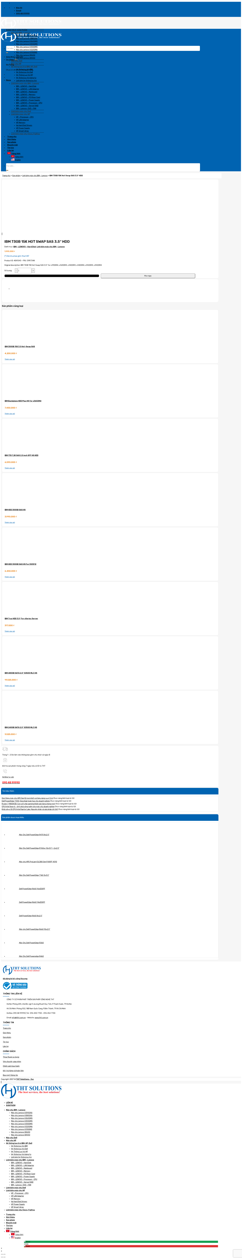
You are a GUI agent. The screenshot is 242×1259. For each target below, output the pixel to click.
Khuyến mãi (11, 1223)
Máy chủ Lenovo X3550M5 (22, 1121)
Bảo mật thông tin (10, 1075)
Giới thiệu (7, 1033)
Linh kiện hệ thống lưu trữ (21, 1157)
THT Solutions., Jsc (25, 1079)
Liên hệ (6, 1046)
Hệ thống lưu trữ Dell (19, 1149)
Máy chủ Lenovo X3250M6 (22, 1127)
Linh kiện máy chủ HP (15, 1190)
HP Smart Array (17, 1207)
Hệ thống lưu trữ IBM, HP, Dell (19, 1143)
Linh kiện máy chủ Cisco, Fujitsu (20, 1210)
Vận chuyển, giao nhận (12, 1062)
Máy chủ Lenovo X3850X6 (21, 1115)
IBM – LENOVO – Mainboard (21, 1168)
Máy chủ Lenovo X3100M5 (21, 1129)
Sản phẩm (7, 1037)
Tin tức (6, 1042)
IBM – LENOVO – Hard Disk (21, 1163)
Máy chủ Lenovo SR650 (20, 1132)
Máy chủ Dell (11, 1138)
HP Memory (15, 1199)
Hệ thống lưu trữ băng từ (21, 1154)
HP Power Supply (18, 1204)
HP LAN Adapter (17, 1196)
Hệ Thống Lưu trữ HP (19, 1152)
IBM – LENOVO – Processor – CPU (24, 1179)
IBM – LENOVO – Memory (20, 1171)
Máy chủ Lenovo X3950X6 (21, 1113)
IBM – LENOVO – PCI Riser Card (23, 1174)
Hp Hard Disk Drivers (19, 1202)
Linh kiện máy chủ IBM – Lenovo (20, 1160)
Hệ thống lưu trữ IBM (19, 1146)
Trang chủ (7, 1028)
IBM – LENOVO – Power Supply (23, 1177)
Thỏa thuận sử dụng (11, 1057)
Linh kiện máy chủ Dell (16, 1188)
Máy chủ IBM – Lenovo (15, 1110)
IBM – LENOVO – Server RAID (22, 1182)
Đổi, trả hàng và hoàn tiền (13, 1071)
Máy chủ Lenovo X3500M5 (22, 1124)
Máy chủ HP (11, 1140)
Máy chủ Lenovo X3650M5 (22, 1118)
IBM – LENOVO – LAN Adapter (22, 1165)
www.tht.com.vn (41, 1018)
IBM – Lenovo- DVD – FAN (21, 1185)
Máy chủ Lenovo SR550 (20, 1135)
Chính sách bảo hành (11, 1066)
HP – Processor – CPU (19, 1193)
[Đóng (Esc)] (2, 1254)
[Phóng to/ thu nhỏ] (4, 1254)
